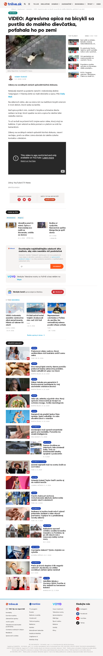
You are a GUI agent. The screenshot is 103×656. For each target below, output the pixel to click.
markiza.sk (47, 590)
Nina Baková (35, 437)
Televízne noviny (58, 612)
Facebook (83, 614)
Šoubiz (31, 612)
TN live (36, 4)
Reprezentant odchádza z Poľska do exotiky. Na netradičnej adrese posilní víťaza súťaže (56, 320)
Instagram (83, 609)
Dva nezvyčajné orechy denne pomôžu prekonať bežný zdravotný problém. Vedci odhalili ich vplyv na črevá (48, 369)
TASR (28, 323)
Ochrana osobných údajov (15, 629)
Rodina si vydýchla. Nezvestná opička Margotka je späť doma (57, 228)
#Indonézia (11, 218)
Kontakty (9, 612)
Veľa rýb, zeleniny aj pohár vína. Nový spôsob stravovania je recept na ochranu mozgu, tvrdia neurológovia (47, 401)
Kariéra (31, 627)
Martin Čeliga (36, 374)
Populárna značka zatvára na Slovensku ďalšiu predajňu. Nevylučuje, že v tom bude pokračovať (88, 66)
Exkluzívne (45, 4)
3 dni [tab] (91, 36)
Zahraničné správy (12, 618)
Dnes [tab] (87, 36)
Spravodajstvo (57, 615)
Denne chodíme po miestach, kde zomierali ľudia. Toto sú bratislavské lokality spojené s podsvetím (53, 449)
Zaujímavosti (21, 9)
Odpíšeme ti (33, 636)
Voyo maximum (58, 609)
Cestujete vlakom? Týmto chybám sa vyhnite (47, 551)
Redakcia (9, 632)
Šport (90, 4)
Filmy (54, 630)
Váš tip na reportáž (17, 609)
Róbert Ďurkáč (21, 77)
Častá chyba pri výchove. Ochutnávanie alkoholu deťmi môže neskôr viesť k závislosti (47, 498)
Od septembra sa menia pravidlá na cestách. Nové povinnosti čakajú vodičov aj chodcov (87, 58)
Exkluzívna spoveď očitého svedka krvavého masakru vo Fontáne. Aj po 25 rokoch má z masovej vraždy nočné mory (54, 534)
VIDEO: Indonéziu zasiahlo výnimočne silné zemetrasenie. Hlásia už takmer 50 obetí (15, 320)
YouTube (83, 618)
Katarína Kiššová (37, 555)
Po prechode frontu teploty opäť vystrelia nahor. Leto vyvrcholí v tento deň (88, 50)
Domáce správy (11, 615)
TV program (33, 609)
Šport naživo (57, 621)
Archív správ (10, 622)
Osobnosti (32, 618)
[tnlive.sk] (13, 4)
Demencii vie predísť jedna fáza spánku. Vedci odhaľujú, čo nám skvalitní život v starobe (45, 416)
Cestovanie (35, 547)
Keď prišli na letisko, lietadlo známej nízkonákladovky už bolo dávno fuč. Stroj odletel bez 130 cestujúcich (88, 42)
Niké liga (55, 618)
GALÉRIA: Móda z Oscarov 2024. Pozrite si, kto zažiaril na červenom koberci (54, 584)
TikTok (82, 623)
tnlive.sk (13, 9)
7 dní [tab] (95, 36)
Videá (98, 4)
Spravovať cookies (12, 636)
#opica (20, 218)
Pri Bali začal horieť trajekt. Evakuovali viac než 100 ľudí (35, 317)
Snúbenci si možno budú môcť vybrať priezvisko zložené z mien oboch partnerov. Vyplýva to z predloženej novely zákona (48, 515)
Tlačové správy (34, 621)
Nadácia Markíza (35, 633)
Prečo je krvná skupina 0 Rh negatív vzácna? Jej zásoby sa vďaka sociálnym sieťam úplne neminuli (47, 568)
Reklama (32, 624)
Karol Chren (10, 328)
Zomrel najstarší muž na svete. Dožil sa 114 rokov (48, 466)
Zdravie (34, 348)
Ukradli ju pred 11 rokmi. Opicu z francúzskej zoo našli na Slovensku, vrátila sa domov (26, 229)
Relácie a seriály (34, 615)
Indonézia (29, 9)
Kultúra (34, 477)
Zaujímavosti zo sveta (39, 461)
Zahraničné (66, 4)
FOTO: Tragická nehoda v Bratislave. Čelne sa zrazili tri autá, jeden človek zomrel (88, 74)
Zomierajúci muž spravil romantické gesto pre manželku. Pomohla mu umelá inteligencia (46, 432)
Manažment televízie (36, 630)
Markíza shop (33, 639)
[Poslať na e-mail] (24, 200)
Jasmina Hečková (37, 485)
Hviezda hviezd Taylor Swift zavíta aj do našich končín (47, 481)
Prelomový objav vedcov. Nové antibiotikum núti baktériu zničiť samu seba (48, 353)
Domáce (55, 4)
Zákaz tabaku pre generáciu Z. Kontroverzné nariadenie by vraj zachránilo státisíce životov (45, 384)
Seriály (55, 627)
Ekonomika (79, 4)
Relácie (55, 624)
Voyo (19, 279)
